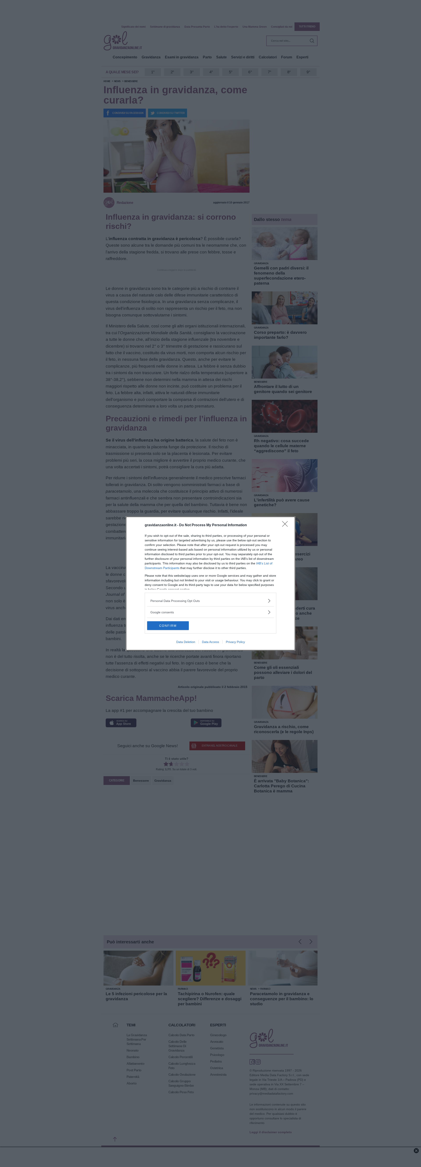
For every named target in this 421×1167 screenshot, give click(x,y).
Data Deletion (185, 642)
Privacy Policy (235, 642)
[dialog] (210, 583)
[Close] (286, 525)
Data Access (210, 642)
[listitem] (210, 600)
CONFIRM (168, 625)
